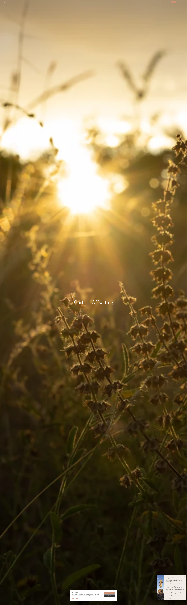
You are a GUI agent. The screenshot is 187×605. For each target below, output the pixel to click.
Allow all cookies (109, 593)
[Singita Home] (6, 2)
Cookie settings (109, 595)
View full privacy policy (75, 598)
